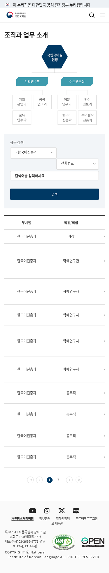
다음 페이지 (72, 479)
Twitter (61, 511)
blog (76, 511)
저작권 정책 (62, 518)
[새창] (60, 539)
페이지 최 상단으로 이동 (97, 493)
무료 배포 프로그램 (87, 518)
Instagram (47, 511)
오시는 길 (56, 523)
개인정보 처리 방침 (22, 518)
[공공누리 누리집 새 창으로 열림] (90, 539)
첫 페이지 (33, 479)
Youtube (32, 511)
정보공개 (44, 518)
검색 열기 (91, 15)
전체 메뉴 (102, 15)
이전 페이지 (42, 479)
